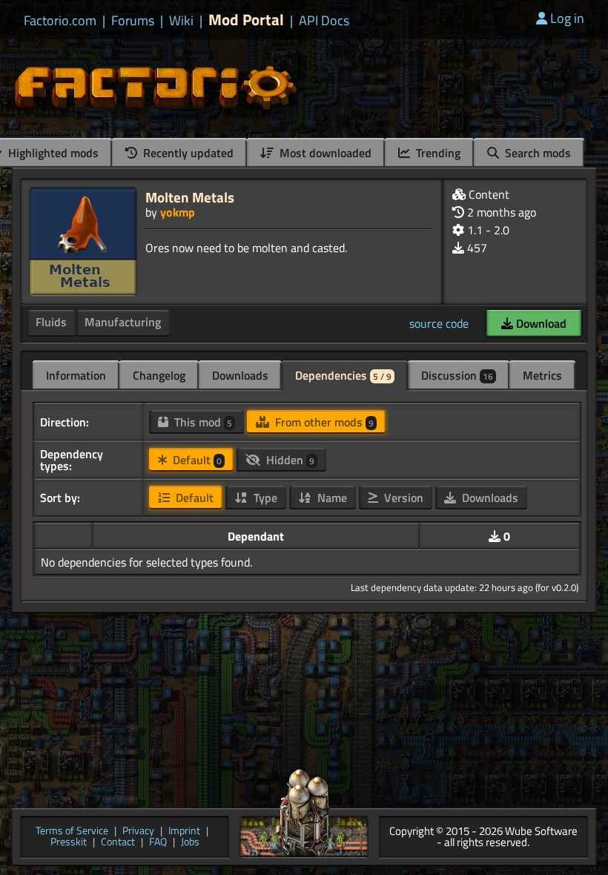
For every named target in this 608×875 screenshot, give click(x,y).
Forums (132, 20)
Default (196, 460)
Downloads (240, 375)
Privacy (138, 831)
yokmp (177, 212)
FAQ (158, 842)
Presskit (68, 842)
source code (439, 323)
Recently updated (187, 153)
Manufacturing (123, 322)
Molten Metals (189, 197)
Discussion (457, 375)
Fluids (51, 322)
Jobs (190, 842)
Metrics (542, 375)
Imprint (184, 831)
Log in (567, 18)
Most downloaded (324, 153)
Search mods (536, 153)
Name (330, 497)
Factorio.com (60, 20)
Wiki (181, 20)
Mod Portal (246, 19)
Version (402, 497)
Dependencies (343, 375)
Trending (436, 153)
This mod (201, 422)
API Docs (324, 20)
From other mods (323, 422)
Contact (118, 842)
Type (264, 497)
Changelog (159, 375)
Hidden (288, 460)
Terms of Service (72, 831)
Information (76, 375)
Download (539, 323)
